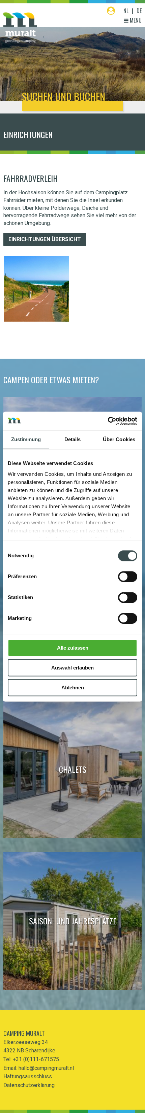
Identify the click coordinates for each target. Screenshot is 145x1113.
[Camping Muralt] (20, 27)
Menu (135, 20)
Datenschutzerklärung (29, 1085)
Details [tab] (72, 439)
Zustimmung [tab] (26, 439)
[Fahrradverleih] (36, 289)
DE (139, 11)
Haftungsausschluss (27, 1076)
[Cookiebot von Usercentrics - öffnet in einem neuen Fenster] (107, 421)
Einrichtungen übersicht (44, 239)
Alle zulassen (72, 648)
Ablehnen (72, 687)
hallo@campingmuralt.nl (46, 1068)
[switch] (127, 576)
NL (125, 11)
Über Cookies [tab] (119, 439)
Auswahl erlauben (72, 667)
